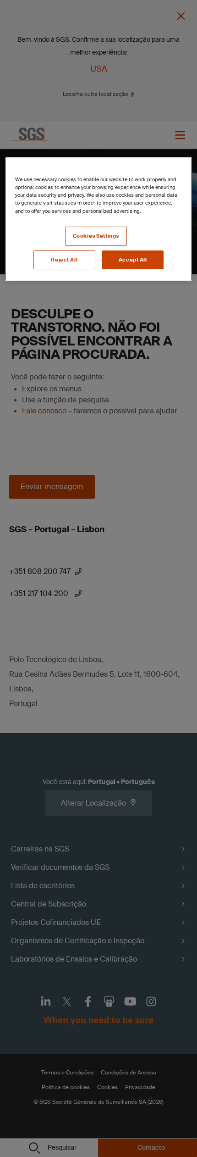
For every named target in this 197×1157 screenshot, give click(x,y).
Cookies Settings (96, 236)
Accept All (133, 259)
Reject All (64, 259)
